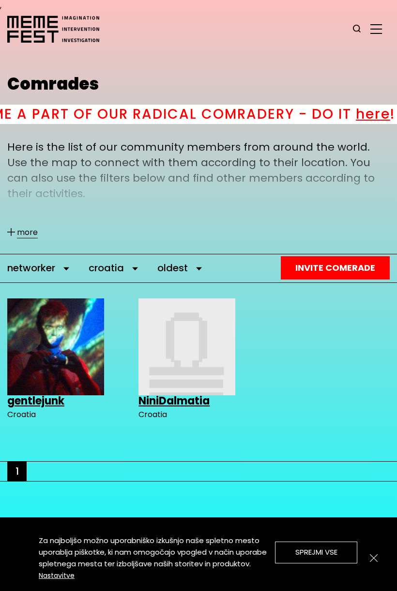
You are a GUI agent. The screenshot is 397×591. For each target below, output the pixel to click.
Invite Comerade (335, 268)
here (344, 114)
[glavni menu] (376, 29)
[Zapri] (373, 558)
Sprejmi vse (316, 552)
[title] (357, 29)
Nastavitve (57, 575)
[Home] (58, 29)
